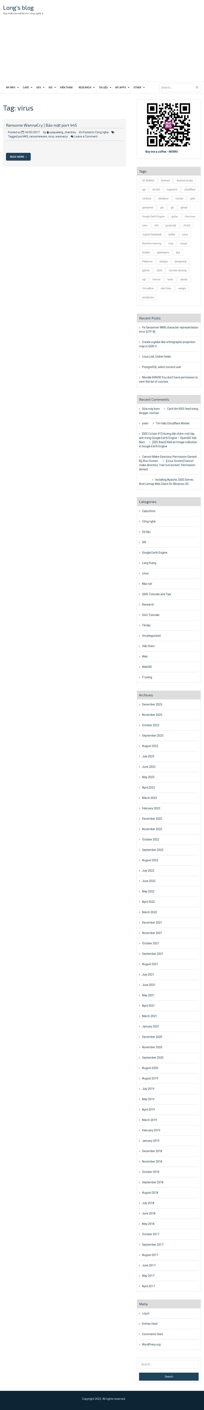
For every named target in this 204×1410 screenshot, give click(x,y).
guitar (175, 216)
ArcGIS (156, 189)
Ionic (145, 225)
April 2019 (148, 1109)
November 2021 (152, 933)
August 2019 (150, 1078)
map (170, 243)
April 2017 (148, 1286)
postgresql (180, 261)
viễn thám (166, 288)
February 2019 (151, 1130)
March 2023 (149, 797)
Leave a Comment (86, 136)
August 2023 (150, 746)
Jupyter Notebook (151, 234)
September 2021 (152, 953)
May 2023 (148, 777)
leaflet (171, 234)
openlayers (163, 252)
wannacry (61, 136)
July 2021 (148, 974)
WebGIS (147, 666)
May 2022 (148, 891)
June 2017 (148, 1265)
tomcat (157, 279)
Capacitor (172, 189)
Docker (179, 198)
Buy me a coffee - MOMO (161, 151)
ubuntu (184, 279)
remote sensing (177, 270)
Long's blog (18, 7)
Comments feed (152, 1334)
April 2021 (148, 1005)
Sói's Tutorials (150, 615)
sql (144, 279)
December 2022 (152, 818)
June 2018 (148, 1213)
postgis (164, 261)
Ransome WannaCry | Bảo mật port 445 (41, 125)
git (172, 207)
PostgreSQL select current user (161, 367)
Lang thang (149, 563)
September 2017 (152, 1244)
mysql (183, 243)
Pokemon (147, 261)
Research (85, 87)
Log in (145, 1313)
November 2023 (152, 714)
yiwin (145, 423)
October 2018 (150, 1171)
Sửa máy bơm (151, 408)
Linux (185, 234)
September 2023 (152, 735)
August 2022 (150, 860)
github (183, 207)
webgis (182, 288)
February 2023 (151, 808)
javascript (170, 225)
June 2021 (148, 984)
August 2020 (150, 1068)
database (163, 198)
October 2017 (150, 1234)
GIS (50, 87)
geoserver (147, 207)
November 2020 (152, 1047)
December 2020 (152, 1036)
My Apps (120, 87)
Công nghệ (101, 132)
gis (162, 207)
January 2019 (150, 1140)
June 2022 (148, 881)
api (143, 189)
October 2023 (150, 725)
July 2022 (148, 870)
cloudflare (189, 189)
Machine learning (151, 243)
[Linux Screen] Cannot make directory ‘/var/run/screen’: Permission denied (167, 465)
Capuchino (148, 511)
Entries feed (149, 1323)
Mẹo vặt (147, 583)
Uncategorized (151, 635)
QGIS (159, 270)
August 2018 (150, 1192)
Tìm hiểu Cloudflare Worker (173, 423)
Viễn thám (66, 87)
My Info (10, 87)
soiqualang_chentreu (62, 132)
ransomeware (38, 136)
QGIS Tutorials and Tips (156, 594)
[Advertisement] (102, 52)
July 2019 (148, 1088)
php (178, 252)
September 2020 (152, 1057)
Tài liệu (103, 87)
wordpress (148, 297)
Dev (38, 87)
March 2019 (149, 1120)
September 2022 (152, 849)
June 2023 (148, 766)
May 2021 (148, 995)
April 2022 (148, 901)
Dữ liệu (146, 531)
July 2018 (148, 1203)
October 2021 (150, 943)
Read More (17, 156)
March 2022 (149, 912)
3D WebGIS (148, 180)
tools (170, 279)
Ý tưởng (147, 677)
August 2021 (150, 964)
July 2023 (148, 756)
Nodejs (146, 252)
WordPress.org (151, 1344)
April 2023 (148, 787)
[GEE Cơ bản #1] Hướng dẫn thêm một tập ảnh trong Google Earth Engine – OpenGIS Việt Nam (167, 438)
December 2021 (152, 922)
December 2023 (152, 704)
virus (51, 136)
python (146, 270)
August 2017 (150, 1255)
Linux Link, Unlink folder (156, 356)
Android (165, 180)
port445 (23, 136)
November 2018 (152, 1161)
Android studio (185, 180)
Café (26, 87)
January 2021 (150, 1026)
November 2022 (152, 829)
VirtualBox (148, 288)
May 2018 (148, 1223)
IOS (156, 225)
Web (145, 656)
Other (137, 87)
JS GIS (186, 225)
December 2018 (152, 1151)
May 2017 (148, 1275)
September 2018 (152, 1182)
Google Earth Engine (153, 216)
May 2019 (148, 1099)
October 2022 (150, 839)
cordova (146, 198)
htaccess (190, 216)
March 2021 (149, 1016)
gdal (192, 198)
